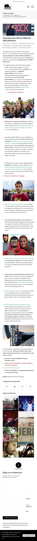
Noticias (29, 45)
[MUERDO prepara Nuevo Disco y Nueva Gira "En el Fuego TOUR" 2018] (26, 434)
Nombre (28, 499)
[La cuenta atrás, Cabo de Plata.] (26, 419)
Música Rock (15, 45)
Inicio (11, 15)
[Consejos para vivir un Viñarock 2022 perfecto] (18, 30)
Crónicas (32, 43)
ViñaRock (15, 47)
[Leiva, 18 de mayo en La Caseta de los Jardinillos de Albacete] (10, 450)
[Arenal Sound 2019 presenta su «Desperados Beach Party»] (10, 403)
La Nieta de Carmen (26, 47)
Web (27, 511)
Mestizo (10, 45)
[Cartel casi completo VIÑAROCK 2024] (10, 419)
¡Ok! (3, 538)
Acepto (25, 535)
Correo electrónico (29, 506)
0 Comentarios (13, 43)
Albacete (16, 15)
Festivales (5, 45)
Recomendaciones (7, 47)
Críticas (27, 43)
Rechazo (31, 535)
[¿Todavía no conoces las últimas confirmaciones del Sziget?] (10, 434)
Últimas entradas (8, 13)
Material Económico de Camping (14, 176)
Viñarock (21, 376)
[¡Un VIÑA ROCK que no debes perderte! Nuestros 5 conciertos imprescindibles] (26, 450)
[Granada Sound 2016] (26, 403)
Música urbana (22, 45)
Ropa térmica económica (16, 92)
